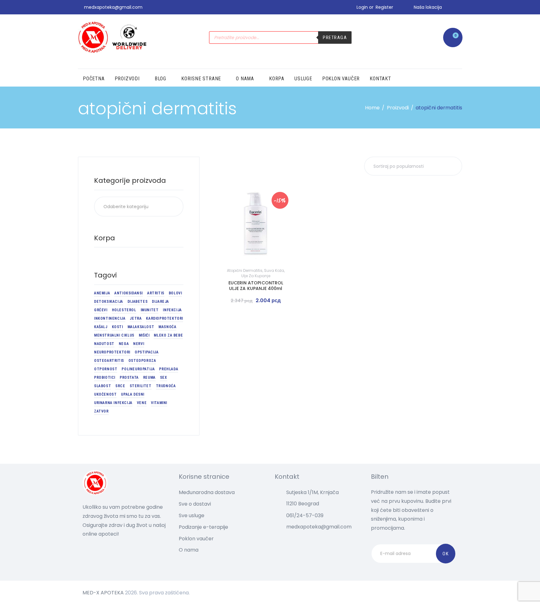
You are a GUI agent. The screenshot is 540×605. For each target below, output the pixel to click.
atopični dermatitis (244, 270)
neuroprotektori (112, 352)
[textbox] (138, 206)
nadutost (104, 344)
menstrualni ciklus (114, 335)
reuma (149, 377)
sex (163, 377)
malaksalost (141, 327)
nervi (138, 344)
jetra (136, 318)
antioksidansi (128, 293)
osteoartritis (109, 360)
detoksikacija (108, 301)
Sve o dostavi (195, 504)
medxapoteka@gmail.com (319, 526)
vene (142, 403)
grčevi (101, 310)
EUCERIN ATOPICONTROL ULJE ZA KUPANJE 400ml (255, 285)
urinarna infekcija (113, 403)
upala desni (132, 394)
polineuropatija (138, 369)
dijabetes (138, 301)
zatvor (101, 411)
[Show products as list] (231, 165)
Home (372, 107)
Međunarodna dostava (207, 492)
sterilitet (141, 386)
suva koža (274, 270)
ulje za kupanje (255, 275)
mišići (144, 335)
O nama (188, 549)
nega (124, 344)
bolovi (175, 293)
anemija (102, 293)
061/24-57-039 (304, 515)
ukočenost (105, 394)
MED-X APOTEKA (103, 592)
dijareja (160, 301)
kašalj (101, 327)
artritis (155, 293)
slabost (102, 386)
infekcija (172, 310)
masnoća (167, 327)
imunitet (150, 310)
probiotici (104, 377)
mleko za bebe (168, 335)
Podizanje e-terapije (203, 527)
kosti (117, 327)
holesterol (124, 310)
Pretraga (335, 37)
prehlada (168, 369)
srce (120, 386)
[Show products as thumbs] (221, 165)
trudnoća (166, 386)
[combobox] (138, 206)
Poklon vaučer (196, 538)
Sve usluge (191, 515)
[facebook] (460, 7)
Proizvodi (398, 107)
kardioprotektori (164, 318)
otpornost (105, 369)
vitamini (159, 403)
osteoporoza (142, 360)
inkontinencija (109, 318)
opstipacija (147, 352)
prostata (129, 377)
